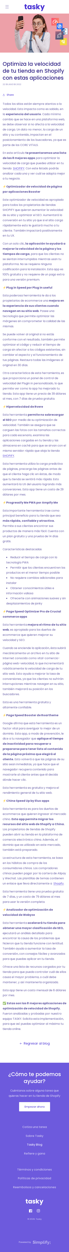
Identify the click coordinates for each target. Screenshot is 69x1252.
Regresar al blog (37, 1043)
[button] (7, 7)
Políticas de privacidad (34, 1178)
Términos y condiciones (34, 1170)
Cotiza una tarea (34, 1127)
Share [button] (10, 95)
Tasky (39, 1219)
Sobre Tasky (34, 1136)
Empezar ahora (35, 1107)
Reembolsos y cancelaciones (34, 1187)
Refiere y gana (34, 1153)
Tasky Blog (34, 1145)
